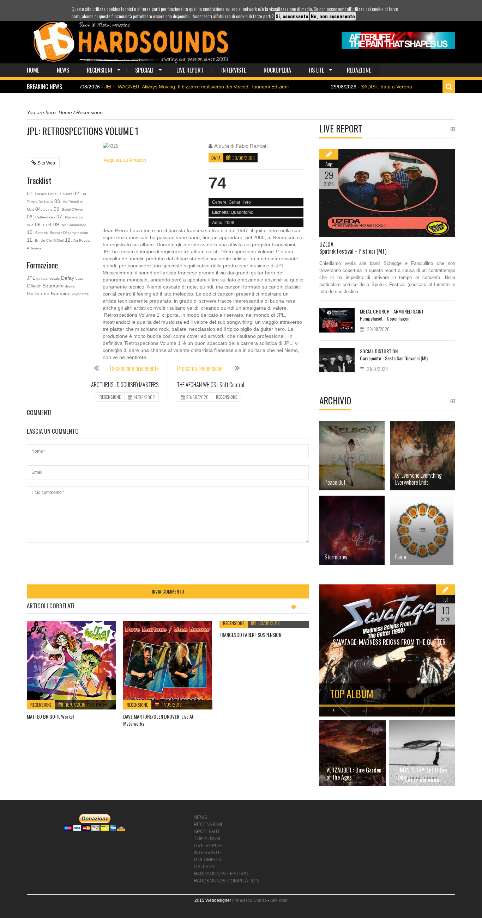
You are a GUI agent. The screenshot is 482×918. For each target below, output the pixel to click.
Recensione (41, 705)
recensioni (99, 70)
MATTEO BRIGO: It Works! (50, 716)
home (33, 70)
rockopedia (277, 70)
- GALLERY (203, 866)
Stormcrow (336, 557)
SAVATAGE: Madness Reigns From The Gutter (389, 641)
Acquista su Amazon (124, 160)
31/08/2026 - (150, 86)
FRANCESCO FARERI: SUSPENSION (250, 634)
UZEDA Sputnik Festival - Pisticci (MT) (352, 247)
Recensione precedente (134, 368)
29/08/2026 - (340, 86)
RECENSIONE (110, 397)
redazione (359, 70)
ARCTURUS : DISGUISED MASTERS (125, 384)
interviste (233, 70)
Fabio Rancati (251, 146)
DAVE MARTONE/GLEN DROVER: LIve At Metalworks (158, 720)
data (216, 158)
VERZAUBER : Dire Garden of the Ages (353, 773)
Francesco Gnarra (249, 900)
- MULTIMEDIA (206, 859)
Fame (400, 557)
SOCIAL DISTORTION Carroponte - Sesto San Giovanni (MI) (394, 354)
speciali (144, 70)
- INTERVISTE (206, 852)
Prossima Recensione (200, 368)
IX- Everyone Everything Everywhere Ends (418, 478)
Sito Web (46, 163)
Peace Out (335, 482)
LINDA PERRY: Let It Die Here (421, 773)
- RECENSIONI (206, 824)
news (63, 70)
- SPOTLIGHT (205, 831)
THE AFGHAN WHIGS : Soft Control (210, 384)
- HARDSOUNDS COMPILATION (225, 880)
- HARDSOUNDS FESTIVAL (220, 873)
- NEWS (199, 817)
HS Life (316, 70)
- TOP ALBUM (205, 838)
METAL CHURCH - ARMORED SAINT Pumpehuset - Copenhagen (392, 315)
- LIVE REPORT (207, 845)
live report (190, 70)
